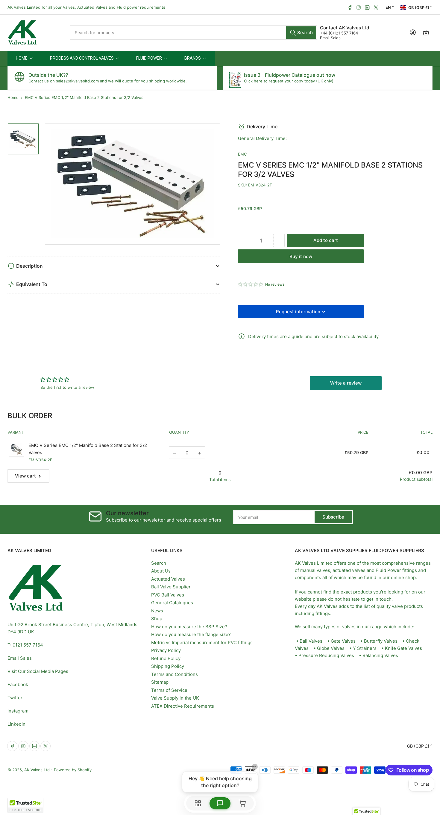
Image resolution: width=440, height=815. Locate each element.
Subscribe (333, 517)
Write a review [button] (346, 383)
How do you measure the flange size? (191, 634)
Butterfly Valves (380, 641)
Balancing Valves (380, 655)
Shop (156, 618)
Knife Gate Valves (403, 648)
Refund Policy (165, 658)
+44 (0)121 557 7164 (339, 33)
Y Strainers (365, 648)
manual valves (315, 570)
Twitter (14, 697)
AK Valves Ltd (37, 769)
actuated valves (349, 570)
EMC (242, 154)
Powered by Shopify (73, 769)
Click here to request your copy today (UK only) (288, 81)
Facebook (17, 684)
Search (158, 563)
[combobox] (193, 32)
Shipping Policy (167, 666)
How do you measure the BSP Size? (189, 626)
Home (13, 97)
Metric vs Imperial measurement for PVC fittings (202, 642)
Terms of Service (169, 690)
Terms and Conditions (174, 674)
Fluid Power (388, 570)
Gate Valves (343, 641)
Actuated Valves (168, 579)
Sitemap (160, 682)
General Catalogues (172, 602)
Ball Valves (311, 641)
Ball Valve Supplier (171, 587)
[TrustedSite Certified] (25, 805)
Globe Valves (331, 648)
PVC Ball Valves (167, 595)
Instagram (17, 711)
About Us (161, 571)
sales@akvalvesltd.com (78, 81)
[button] (251, 284)
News (157, 611)
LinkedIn (16, 724)
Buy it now (300, 256)
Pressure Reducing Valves (326, 655)
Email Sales (330, 37)
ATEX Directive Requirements (182, 706)
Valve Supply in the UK (175, 698)
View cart (25, 476)
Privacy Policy (166, 650)
